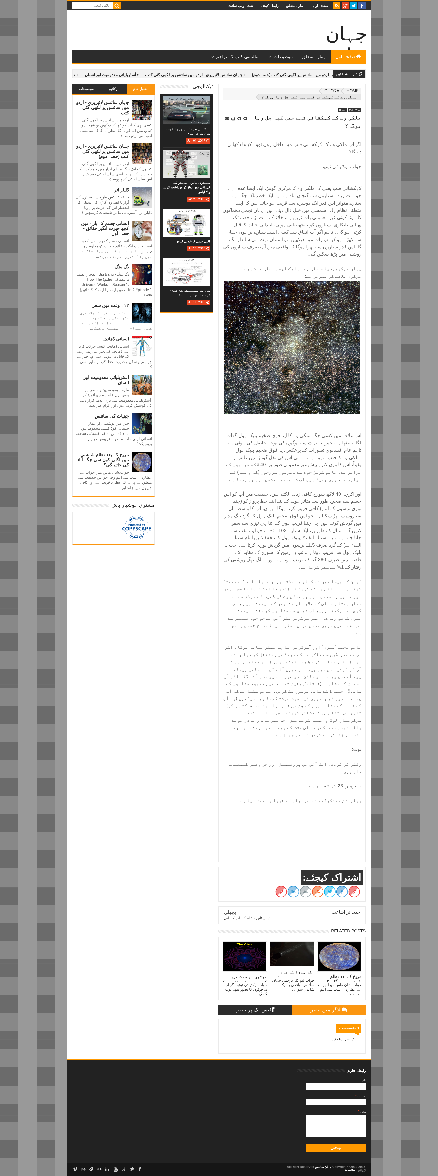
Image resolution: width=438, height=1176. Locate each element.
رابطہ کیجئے (270, 6)
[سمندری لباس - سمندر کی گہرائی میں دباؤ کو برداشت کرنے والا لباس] (186, 155)
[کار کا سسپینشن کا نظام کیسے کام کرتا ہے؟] (186, 263)
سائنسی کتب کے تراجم (238, 56)
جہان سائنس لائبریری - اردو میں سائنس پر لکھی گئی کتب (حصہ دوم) (102, 151)
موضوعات (283, 56)
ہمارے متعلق (295, 6)
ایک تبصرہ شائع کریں (343, 1039)
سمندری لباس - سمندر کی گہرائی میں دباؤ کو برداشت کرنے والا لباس (186, 187)
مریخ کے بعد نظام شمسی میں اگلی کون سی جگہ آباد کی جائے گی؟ (103, 459)
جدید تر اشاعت (346, 912)
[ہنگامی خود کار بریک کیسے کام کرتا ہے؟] (186, 101)
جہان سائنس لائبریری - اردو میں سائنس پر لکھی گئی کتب (231, 75)
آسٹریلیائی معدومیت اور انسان (147, 75)
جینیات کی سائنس (112, 416)
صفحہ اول (320, 6)
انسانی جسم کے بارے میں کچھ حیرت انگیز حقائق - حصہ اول (105, 228)
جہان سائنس (323, 1167)
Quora (331, 91)
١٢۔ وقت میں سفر (110, 305)
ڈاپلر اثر (121, 189)
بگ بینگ (122, 266)
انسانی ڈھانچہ (115, 338)
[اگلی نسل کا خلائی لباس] (186, 214)
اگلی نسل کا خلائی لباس (193, 241)
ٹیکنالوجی (203, 86)
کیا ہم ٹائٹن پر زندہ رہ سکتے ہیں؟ (76, 75)
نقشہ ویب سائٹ (240, 6)
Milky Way (354, 110)
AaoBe (350, 1170)
